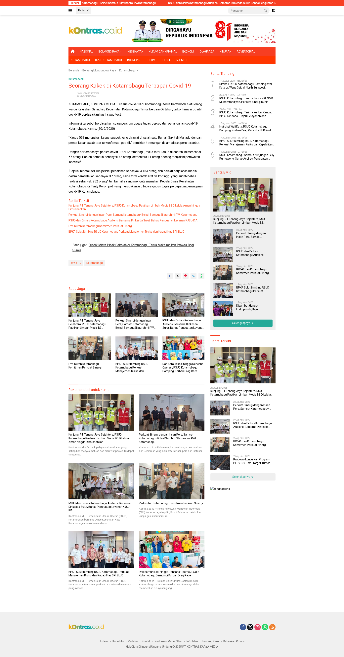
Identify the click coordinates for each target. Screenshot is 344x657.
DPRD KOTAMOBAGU (108, 60)
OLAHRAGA (207, 51)
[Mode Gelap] (274, 10)
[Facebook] (243, 627)
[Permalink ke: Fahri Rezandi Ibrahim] (71, 94)
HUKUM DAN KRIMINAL (163, 51)
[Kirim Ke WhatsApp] (201, 276)
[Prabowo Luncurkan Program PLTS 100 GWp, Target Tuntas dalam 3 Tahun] (220, 462)
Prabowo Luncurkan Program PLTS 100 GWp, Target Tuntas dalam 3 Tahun (251, 461)
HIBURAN (225, 51)
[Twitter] (250, 627)
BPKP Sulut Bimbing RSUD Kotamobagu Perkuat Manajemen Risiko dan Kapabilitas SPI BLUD (126, 231)
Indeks (104, 641)
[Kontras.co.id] (95, 30)
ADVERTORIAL (246, 51)
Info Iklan (192, 641)
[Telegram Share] (193, 276)
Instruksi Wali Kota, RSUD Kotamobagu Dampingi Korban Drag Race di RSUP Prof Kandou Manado (245, 128)
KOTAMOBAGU (80, 60)
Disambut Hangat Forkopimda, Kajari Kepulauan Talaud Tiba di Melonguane (252, 307)
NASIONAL (86, 51)
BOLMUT (181, 60)
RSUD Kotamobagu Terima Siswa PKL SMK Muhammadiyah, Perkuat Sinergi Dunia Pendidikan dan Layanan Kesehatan (246, 100)
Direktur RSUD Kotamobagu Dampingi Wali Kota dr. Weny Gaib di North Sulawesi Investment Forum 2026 (245, 85)
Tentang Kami (210, 641)
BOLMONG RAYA (109, 51)
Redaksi (133, 641)
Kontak (146, 641)
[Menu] (71, 10)
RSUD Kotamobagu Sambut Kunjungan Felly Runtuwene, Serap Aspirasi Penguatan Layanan (246, 156)
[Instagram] (257, 627)
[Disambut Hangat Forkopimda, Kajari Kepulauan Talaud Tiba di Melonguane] (223, 308)
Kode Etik (118, 641)
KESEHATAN (135, 51)
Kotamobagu (76, 78)
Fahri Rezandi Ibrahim (88, 93)
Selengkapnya (241, 323)
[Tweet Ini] (178, 276)
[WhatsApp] (265, 627)
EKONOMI (188, 51)
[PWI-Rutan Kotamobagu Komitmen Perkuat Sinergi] (89, 348)
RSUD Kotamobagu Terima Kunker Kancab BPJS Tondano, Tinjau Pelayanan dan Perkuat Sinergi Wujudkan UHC (245, 114)
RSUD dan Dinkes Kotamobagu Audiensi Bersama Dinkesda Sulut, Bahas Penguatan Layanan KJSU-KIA (199, 3)
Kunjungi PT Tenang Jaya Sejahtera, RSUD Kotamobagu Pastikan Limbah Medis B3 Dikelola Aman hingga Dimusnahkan (134, 207)
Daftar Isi (83, 10)
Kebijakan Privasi (233, 641)
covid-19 (75, 262)
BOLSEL (166, 60)
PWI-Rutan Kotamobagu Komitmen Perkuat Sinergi (100, 226)
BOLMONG (133, 60)
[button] (266, 10)
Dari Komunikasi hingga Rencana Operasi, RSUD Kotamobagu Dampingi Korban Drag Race (182, 367)
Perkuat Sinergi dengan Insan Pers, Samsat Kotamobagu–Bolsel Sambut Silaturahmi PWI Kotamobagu (132, 214)
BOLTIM (150, 60)
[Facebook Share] (170, 276)
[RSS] (272, 627)
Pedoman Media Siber (169, 641)
